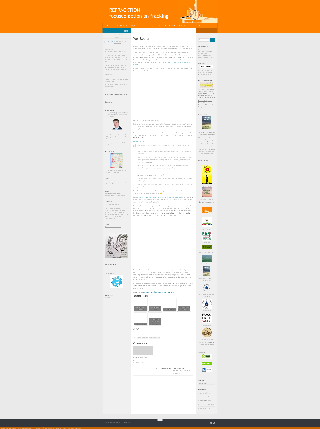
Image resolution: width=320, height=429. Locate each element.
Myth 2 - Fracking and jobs (205, 51)
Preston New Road (158, 31)
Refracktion (138, 43)
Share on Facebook (149, 292)
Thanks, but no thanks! (205, 400)
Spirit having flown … (205, 393)
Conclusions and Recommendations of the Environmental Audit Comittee (205, 55)
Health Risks (147, 31)
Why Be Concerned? (137, 26)
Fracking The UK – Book (175, 26)
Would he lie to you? (205, 408)
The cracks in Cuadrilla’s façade (162, 368)
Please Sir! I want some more (207, 404)
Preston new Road (152, 337)
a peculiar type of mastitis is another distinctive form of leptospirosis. (160, 197)
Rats (159, 337)
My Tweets (107, 297)
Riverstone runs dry (205, 397)
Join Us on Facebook (110, 264)
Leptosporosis (145, 337)
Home (112, 26)
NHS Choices (137, 141)
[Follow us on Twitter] (127, 31)
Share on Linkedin (170, 292)
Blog (200, 26)
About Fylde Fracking (122, 26)
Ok (82, 428)
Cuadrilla (139, 337)
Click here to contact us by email (113, 227)
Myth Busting (149, 26)
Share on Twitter (160, 292)
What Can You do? (161, 26)
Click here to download (207, 153)
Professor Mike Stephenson (205, 101)
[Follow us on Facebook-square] (125, 31)
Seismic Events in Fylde (190, 26)
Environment (137, 31)
